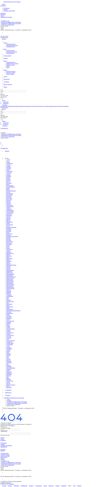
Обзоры (2, 458)
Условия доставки (5, 454)
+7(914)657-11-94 (5, 20)
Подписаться (4, 431)
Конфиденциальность (6, 482)
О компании (6, 8)
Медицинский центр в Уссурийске (12, 1)
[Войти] (1, 141)
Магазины (3, 449)
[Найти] (2, 99)
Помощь (3, 450)
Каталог (3, 437)
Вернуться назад (5, 425)
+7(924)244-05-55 (11, 23)
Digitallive (11, 484)
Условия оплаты (5, 453)
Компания (3, 440)
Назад (8, 159)
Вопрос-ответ (4, 457)
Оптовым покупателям (9, 10)
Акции (2, 439)
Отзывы (5, 9)
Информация (4, 446)
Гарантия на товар (5, 456)
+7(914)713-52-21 (7, 24)
